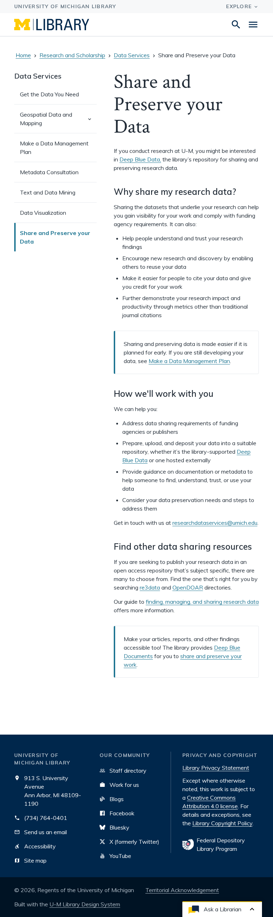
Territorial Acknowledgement (182, 890)
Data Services (132, 55)
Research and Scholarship (72, 55)
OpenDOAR (187, 587)
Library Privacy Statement (215, 767)
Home (23, 55)
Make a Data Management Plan (189, 360)
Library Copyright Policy (222, 823)
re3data (150, 587)
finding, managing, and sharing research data (202, 601)
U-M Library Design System (84, 904)
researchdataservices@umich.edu (214, 522)
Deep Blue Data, (140, 159)
